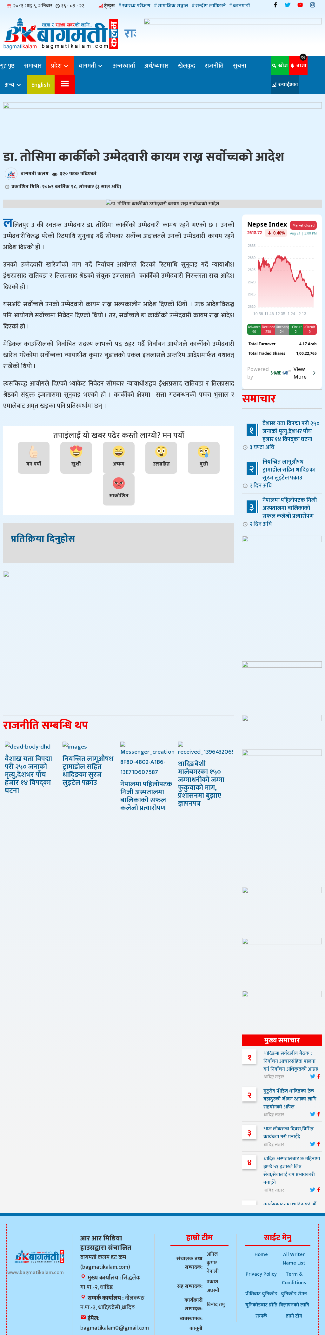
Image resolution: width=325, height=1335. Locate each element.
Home (261, 1254)
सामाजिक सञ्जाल (173, 6)
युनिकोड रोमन (294, 1294)
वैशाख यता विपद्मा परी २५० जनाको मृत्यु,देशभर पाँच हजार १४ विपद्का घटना (284, 435)
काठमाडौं (241, 6)
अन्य (10, 85)
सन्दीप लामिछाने (211, 6)
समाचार (33, 66)
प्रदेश (57, 66)
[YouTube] (300, 5)
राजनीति (214, 66)
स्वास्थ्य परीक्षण (136, 6)
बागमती (88, 66)
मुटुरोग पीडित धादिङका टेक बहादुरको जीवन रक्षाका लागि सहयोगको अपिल (289, 1099)
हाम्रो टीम (294, 1316)
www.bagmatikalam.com (35, 1272)
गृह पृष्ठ (7, 66)
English (40, 85)
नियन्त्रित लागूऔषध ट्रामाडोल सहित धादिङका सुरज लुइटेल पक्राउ (282, 473)
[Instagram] (312, 5)
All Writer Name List (294, 1258)
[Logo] (39, 1256)
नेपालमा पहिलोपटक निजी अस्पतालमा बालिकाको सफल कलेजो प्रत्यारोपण (283, 512)
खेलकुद (186, 66)
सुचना (239, 66)
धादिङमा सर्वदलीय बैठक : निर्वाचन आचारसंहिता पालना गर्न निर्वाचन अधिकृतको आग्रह (290, 1061)
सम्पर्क (261, 1316)
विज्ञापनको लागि (294, 1305)
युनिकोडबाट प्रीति (261, 1305)
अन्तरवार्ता (124, 66)
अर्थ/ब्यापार (156, 66)
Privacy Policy (261, 1274)
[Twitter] (288, 5)
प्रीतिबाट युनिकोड (261, 1294)
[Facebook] (275, 5)
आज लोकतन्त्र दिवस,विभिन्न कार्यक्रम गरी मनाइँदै (288, 1133)
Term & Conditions (294, 1278)
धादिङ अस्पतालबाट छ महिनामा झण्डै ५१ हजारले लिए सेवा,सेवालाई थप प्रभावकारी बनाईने (291, 1170)
